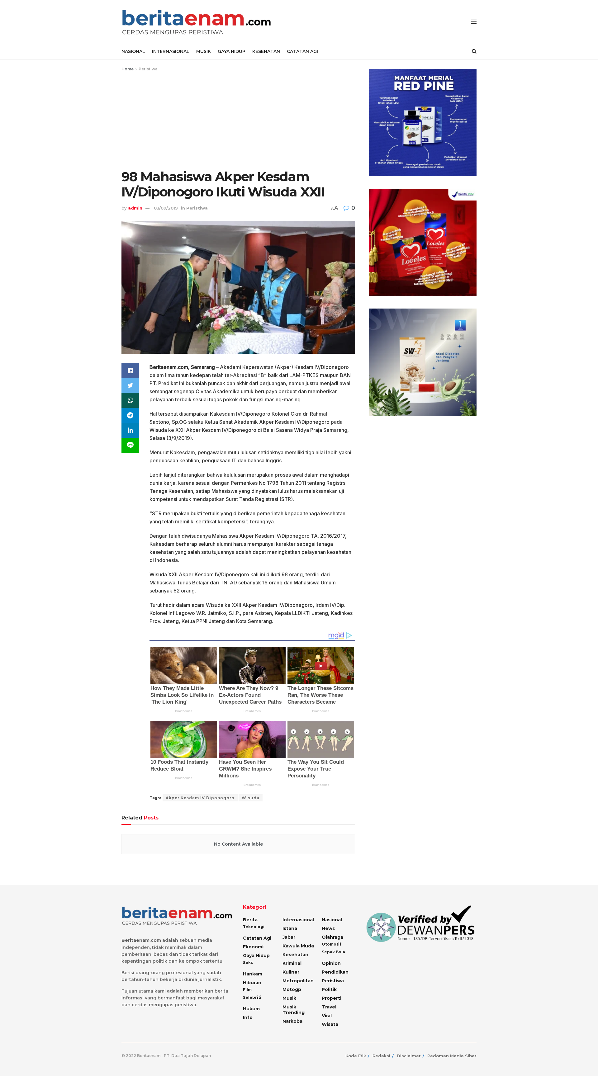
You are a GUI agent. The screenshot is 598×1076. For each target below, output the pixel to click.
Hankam (252, 974)
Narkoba (292, 1021)
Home (127, 69)
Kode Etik (355, 1055)
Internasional (298, 920)
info (248, 1017)
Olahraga (332, 937)
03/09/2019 (166, 207)
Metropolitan (298, 981)
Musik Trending (293, 1009)
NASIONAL (133, 51)
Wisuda (250, 797)
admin (135, 207)
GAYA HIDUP (231, 51)
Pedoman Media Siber (452, 1055)
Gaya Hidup (256, 955)
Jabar (288, 937)
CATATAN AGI (302, 51)
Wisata (330, 1024)
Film (247, 989)
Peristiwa (148, 69)
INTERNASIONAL (170, 51)
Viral (327, 1015)
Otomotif (331, 944)
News (328, 928)
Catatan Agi (257, 938)
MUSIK (203, 51)
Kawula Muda (298, 946)
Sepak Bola (333, 952)
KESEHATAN (266, 51)
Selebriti (252, 997)
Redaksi (381, 1055)
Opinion (331, 963)
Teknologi (253, 926)
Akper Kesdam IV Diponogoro (200, 797)
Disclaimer (409, 1055)
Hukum (251, 1009)
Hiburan (252, 982)
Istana (289, 928)
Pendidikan (335, 972)
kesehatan (295, 954)
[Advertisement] (238, 119)
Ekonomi (253, 947)
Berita (250, 920)
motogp (291, 989)
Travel (329, 1007)
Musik (289, 998)
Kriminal (291, 963)
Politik (329, 989)
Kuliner (290, 972)
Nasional (332, 920)
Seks (248, 962)
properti (331, 998)
